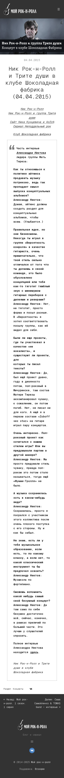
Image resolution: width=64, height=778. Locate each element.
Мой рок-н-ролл (40, 762)
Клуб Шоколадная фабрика (32, 134)
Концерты (18, 689)
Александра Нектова (31, 152)
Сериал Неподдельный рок (32, 126)
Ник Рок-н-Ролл (32, 108)
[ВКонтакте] (31, 689)
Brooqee (40, 769)
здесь (34, 652)
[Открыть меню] (58, 9)
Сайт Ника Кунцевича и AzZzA (32, 122)
